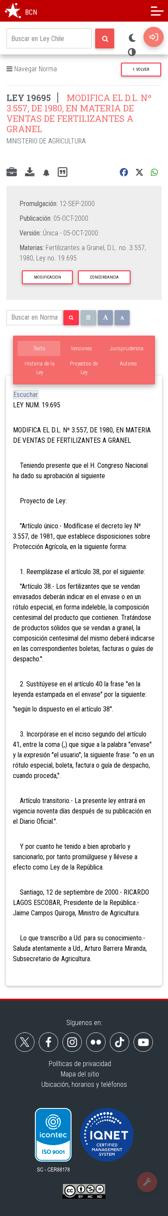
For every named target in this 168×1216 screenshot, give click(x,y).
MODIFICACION (47, 277)
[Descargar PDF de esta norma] (29, 173)
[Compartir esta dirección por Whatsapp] (154, 173)
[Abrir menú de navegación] (157, 10)
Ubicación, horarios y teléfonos (84, 1084)
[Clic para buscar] (104, 38)
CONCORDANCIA (104, 277)
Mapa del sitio (80, 1074)
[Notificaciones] (46, 172)
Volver (141, 69)
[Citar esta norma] (62, 172)
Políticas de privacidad (80, 1064)
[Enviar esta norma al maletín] (11, 173)
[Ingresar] (153, 37)
